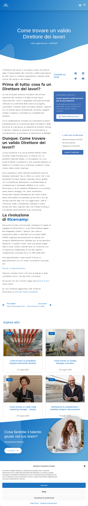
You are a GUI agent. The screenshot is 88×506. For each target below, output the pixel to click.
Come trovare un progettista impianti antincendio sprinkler (23, 362)
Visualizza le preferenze (44, 498)
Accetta (44, 485)
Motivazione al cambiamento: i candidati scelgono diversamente (65, 408)
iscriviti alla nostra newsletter (25, 292)
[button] (84, 466)
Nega (44, 491)
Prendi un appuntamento (13, 268)
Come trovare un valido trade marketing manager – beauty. (23, 408)
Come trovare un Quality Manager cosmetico (65, 362)
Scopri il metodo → (73, 152)
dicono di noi (42, 281)
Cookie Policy (34, 503)
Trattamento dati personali (48, 503)
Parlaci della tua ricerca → (71, 116)
